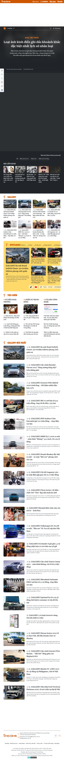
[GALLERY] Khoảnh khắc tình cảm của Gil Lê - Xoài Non (43, 509)
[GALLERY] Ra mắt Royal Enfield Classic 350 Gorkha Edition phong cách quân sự (10, 213)
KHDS (36, 1)
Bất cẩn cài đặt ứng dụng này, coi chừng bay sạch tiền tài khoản (52, 325)
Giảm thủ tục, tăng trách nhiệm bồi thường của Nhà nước (12, 317)
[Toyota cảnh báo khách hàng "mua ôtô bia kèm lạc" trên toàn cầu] (38, 253)
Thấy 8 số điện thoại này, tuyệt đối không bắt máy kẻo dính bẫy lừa (52, 334)
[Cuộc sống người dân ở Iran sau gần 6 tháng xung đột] (31, 309)
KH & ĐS (50, 287)
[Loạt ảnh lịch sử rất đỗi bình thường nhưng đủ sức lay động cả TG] (20, 169)
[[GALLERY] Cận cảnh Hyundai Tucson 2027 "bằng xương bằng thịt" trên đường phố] (24, 204)
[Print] (2, 82)
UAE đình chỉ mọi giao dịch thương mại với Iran (31, 333)
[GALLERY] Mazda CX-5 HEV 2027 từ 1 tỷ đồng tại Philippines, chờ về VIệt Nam (42, 671)
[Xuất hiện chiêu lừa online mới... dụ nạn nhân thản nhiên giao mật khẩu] (51, 309)
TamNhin (59, 1)
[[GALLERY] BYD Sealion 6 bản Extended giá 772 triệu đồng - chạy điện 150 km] (10, 224)
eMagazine (58, 245)
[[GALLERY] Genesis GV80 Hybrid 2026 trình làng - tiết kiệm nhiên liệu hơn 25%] (39, 204)
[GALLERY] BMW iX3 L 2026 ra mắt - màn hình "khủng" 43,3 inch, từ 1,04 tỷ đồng (24, 233)
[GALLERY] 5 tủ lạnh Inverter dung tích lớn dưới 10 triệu (42, 616)
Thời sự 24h (40, 743)
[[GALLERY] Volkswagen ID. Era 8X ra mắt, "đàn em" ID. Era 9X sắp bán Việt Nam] (14, 532)
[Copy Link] (2, 86)
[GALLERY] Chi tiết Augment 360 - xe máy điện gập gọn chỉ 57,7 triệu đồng (53, 232)
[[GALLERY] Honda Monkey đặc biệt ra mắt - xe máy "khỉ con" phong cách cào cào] (39, 224)
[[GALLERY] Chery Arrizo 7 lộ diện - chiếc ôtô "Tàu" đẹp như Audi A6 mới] (14, 496)
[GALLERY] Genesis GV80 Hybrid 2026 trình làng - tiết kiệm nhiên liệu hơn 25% (39, 213)
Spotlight (56, 743)
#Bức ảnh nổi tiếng (44, 158)
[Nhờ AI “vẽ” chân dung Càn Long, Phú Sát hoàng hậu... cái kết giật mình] (43, 169)
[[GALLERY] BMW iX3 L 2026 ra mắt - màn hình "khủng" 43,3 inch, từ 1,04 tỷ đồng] (24, 224)
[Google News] (2, 90)
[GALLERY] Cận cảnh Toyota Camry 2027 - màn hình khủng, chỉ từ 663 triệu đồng (43, 564)
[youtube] (36, 287)
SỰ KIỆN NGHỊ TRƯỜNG (10, 301)
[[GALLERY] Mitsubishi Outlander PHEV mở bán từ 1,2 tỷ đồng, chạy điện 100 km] (14, 585)
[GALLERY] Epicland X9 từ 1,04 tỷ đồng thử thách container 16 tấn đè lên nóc (42, 600)
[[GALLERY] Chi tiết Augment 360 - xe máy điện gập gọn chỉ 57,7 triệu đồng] (54, 224)
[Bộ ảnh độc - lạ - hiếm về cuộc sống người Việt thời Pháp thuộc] (32, 169)
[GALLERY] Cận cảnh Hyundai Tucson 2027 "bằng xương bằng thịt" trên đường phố (24, 213)
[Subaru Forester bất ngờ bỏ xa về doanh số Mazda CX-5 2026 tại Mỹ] (55, 253)
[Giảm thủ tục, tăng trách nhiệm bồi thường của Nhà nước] (11, 309)
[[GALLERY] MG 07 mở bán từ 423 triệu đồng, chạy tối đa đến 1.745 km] (54, 204)
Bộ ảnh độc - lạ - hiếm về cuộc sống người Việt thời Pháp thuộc (32, 177)
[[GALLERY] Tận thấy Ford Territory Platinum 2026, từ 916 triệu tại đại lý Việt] (14, 693)
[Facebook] (2, 70)
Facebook (55, 735)
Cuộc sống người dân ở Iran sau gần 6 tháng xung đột (31, 317)
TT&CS (44, 287)
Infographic (48, 245)
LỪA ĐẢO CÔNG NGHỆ (50, 301)
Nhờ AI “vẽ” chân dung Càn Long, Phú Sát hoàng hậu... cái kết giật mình (43, 178)
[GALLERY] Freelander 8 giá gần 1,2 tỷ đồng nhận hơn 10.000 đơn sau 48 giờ (43, 545)
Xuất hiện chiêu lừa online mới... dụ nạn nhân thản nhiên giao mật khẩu (51, 317)
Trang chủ (5, 28)
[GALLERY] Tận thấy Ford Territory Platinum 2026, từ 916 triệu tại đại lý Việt (43, 688)
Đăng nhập (57, 28)
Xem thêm (14, 28)
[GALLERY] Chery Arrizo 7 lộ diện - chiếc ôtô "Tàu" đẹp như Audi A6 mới (43, 491)
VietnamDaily (57, 287)
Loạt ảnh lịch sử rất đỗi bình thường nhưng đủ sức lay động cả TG (20, 178)
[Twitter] (2, 78)
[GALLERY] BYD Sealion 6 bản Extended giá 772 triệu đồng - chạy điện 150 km (10, 233)
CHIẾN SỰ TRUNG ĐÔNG (31, 301)
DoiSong (53, 1)
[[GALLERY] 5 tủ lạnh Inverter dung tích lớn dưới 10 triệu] (14, 621)
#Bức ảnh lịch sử (24, 158)
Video (30, 245)
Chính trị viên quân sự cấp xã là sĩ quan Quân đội (11, 333)
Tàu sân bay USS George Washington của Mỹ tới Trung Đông (31, 325)
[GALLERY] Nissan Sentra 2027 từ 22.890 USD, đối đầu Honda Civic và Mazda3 (42, 635)
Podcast (38, 245)
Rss (59, 735)
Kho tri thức (32, 38)
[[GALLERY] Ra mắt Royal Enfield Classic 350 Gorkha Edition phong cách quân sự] (10, 204)
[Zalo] (2, 74)
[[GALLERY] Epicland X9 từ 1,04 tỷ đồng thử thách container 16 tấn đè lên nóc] (14, 603)
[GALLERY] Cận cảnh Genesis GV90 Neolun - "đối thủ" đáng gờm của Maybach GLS (43, 653)
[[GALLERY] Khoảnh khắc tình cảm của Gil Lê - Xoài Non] (14, 514)
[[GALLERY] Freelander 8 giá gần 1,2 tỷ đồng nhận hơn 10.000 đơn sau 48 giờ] (14, 549)
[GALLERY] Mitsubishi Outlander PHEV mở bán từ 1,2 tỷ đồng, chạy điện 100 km (42, 582)
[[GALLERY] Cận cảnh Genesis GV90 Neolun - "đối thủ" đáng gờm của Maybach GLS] (14, 657)
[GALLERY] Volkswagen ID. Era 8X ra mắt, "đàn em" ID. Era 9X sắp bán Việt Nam (43, 528)
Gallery (23, 245)
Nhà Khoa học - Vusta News (17, 743)
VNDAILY (44, 1)
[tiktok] (31, 287)
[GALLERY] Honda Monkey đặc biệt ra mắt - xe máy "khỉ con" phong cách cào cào (39, 233)
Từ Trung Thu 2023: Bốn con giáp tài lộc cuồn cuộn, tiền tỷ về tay (8, 178)
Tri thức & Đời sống (48, 743)
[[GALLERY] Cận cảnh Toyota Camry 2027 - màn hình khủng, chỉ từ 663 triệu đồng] (14, 567)
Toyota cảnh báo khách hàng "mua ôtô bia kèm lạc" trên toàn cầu (38, 261)
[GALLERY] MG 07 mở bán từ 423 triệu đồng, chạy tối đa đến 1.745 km (53, 212)
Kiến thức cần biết (31, 743)
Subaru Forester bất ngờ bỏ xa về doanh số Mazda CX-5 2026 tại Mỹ (55, 261)
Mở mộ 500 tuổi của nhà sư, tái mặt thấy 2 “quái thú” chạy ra (55, 177)
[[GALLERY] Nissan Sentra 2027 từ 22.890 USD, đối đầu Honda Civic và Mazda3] (14, 639)
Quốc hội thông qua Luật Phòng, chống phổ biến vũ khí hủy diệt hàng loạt (12, 325)
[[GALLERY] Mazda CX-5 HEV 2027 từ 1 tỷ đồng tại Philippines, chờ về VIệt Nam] (14, 675)
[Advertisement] (32, 15)
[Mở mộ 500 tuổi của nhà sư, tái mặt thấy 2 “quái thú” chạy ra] (55, 169)
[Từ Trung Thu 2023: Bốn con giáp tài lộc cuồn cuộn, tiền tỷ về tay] (9, 169)
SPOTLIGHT (15, 244)
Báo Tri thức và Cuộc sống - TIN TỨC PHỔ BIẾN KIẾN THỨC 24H (6, 1)
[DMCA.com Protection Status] (32, 757)
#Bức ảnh (33, 158)
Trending (9, 28)
